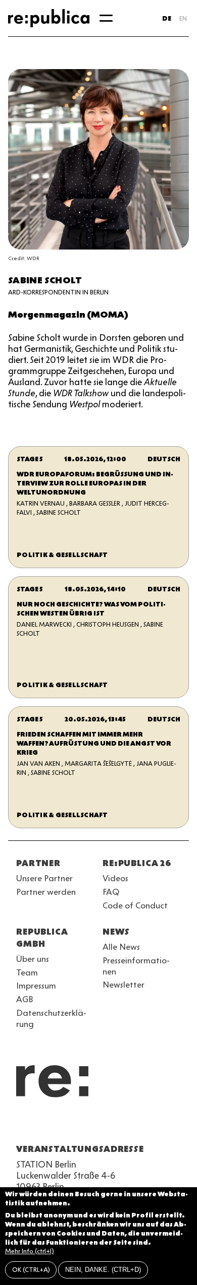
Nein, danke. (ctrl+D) (103, 1269)
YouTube (22, 1125)
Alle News (121, 947)
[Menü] (106, 18)
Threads (131, 1125)
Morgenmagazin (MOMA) (68, 314)
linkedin (95, 1125)
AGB (24, 999)
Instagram (40, 1125)
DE (166, 18)
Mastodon (77, 1125)
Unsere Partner (44, 878)
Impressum (36, 986)
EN (183, 18)
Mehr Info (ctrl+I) (29, 1251)
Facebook (149, 1125)
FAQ (111, 892)
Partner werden (46, 892)
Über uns (32, 959)
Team (27, 972)
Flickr (113, 1125)
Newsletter (123, 985)
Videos (115, 878)
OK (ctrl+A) (31, 1269)
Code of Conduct (135, 905)
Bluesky (59, 1125)
